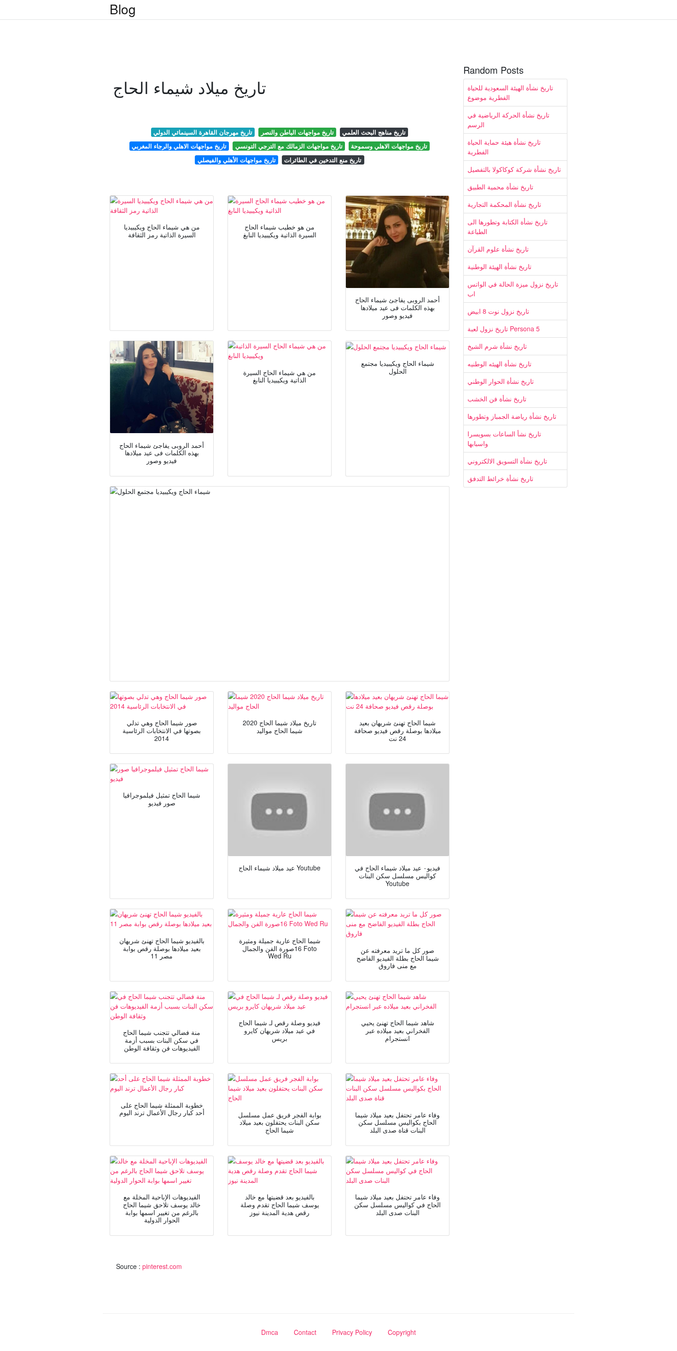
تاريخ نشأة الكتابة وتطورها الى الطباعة (507, 226)
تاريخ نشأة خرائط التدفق (500, 478)
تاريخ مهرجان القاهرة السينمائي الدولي (202, 132)
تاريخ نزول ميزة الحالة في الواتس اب (512, 288)
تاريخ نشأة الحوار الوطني (500, 381)
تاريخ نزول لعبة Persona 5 (503, 328)
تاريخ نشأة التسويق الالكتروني (507, 460)
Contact (305, 1332)
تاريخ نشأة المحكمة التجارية (504, 204)
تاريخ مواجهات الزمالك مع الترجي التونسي (289, 145)
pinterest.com (162, 1266)
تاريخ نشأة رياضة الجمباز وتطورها (511, 416)
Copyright (402, 1332)
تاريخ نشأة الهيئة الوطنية (499, 266)
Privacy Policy (352, 1332)
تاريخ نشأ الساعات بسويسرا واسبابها (504, 438)
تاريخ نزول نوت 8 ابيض (498, 311)
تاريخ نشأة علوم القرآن (498, 248)
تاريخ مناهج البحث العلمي (374, 132)
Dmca (269, 1332)
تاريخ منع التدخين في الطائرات (323, 159)
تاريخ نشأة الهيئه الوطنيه (499, 363)
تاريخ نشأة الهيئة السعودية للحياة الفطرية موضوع (510, 92)
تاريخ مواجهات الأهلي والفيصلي (237, 159)
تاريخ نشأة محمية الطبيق (500, 186)
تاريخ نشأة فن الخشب (496, 398)
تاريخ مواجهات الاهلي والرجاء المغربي (179, 145)
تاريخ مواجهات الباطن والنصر (297, 132)
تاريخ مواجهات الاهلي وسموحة (389, 145)
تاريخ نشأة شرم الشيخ (497, 346)
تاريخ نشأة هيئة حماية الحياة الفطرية (504, 146)
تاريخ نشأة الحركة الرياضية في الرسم (508, 119)
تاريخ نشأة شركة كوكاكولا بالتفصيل (514, 169)
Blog (123, 8)
